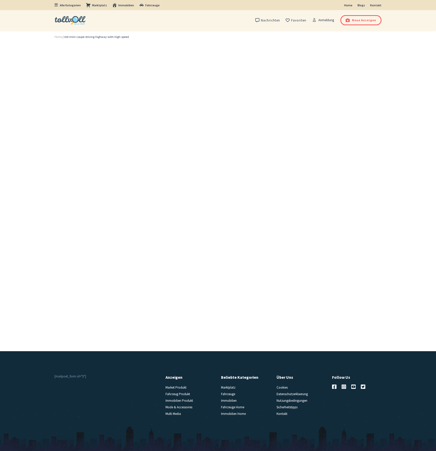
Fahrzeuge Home (232, 407)
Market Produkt (176, 387)
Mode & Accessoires (179, 407)
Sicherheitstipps (287, 407)
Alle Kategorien (70, 5)
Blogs (361, 5)
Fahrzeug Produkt (178, 394)
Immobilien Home (233, 414)
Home (348, 5)
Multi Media (173, 414)
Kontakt (376, 5)
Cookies (282, 387)
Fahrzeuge (152, 5)
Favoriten (298, 20)
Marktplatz (99, 5)
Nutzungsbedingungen (292, 400)
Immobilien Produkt (179, 400)
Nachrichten (270, 20)
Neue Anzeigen (364, 20)
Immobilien (126, 5)
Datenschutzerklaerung (292, 394)
